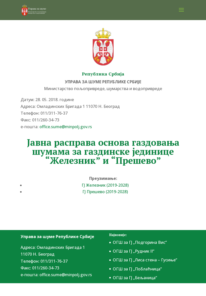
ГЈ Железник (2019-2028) (105, 185)
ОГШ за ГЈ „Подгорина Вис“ (140, 242)
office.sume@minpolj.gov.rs (65, 274)
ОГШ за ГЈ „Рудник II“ (133, 251)
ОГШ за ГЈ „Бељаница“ (135, 277)
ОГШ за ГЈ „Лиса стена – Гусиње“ (145, 260)
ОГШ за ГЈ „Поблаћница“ (137, 269)
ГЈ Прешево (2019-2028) (105, 191)
